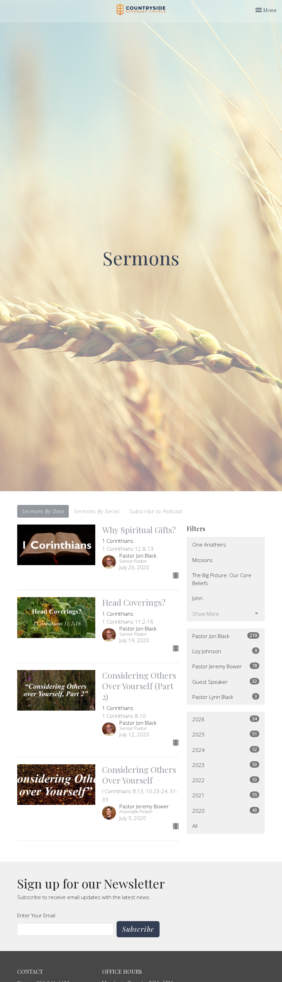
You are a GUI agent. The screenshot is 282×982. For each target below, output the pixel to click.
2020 (224, 810)
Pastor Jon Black (224, 635)
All (194, 825)
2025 (224, 734)
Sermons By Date (43, 511)
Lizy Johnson (224, 651)
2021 (224, 795)
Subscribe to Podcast (156, 511)
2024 (224, 749)
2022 (224, 780)
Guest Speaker (224, 681)
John (197, 598)
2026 (224, 719)
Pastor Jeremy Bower (224, 666)
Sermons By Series (97, 511)
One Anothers (209, 544)
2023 (224, 764)
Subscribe (138, 929)
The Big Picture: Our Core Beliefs (221, 579)
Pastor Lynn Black (224, 696)
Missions (202, 560)
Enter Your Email (36, 915)
